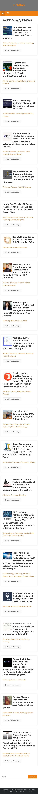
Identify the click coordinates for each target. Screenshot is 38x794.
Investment (12, 151)
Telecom (14, 187)
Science (30, 713)
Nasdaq (19, 154)
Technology (13, 43)
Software (6, 43)
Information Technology (25, 43)
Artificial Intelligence (9, 45)
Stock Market (7, 535)
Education (15, 713)
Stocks (28, 151)
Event (11, 462)
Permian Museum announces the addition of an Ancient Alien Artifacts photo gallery (18, 702)
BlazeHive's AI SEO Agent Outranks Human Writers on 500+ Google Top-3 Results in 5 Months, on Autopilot (19, 628)
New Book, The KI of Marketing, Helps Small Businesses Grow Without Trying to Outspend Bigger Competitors (19, 484)
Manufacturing (21, 81)
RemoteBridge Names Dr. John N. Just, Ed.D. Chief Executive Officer (23, 239)
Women (27, 283)
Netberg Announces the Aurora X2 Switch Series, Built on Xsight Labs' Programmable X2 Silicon (18, 176)
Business (6, 113)
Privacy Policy (9, 792)
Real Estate (6, 217)
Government (15, 680)
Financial (6, 116)
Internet (5, 81)
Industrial (6, 83)
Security (26, 533)
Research (21, 283)
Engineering (31, 81)
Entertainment (7, 713)
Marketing (22, 495)
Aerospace (26, 424)
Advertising (6, 495)
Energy (11, 424)
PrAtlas (19, 5)
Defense (5, 424)
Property (28, 391)
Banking (32, 462)
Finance (11, 533)
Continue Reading (13, 50)
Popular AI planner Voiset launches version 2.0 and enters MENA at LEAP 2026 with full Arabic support (18, 343)
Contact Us (30, 792)
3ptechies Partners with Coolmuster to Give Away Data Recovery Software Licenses (17, 32)
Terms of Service (20, 792)
